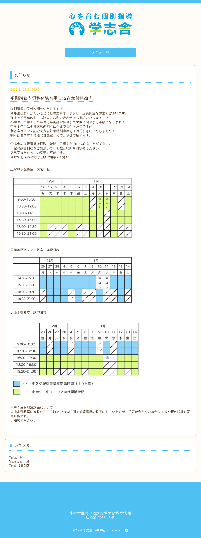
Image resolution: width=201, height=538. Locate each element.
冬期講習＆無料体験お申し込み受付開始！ (51, 98)
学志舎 (88, 530)
